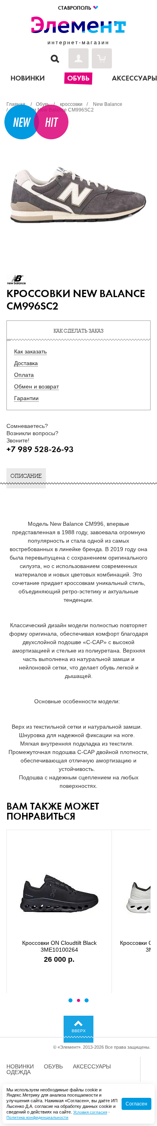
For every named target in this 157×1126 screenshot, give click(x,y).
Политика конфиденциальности (37, 1117)
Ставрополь (75, 8)
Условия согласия (90, 1112)
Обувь (53, 1066)
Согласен (136, 1104)
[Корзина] (102, 58)
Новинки (20, 1066)
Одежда (18, 1072)
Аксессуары (92, 1066)
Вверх (79, 1031)
